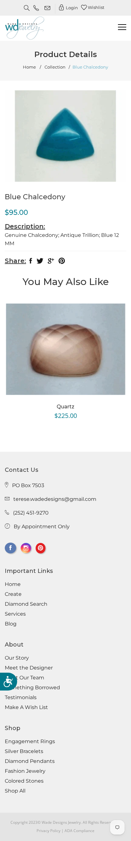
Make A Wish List (26, 707)
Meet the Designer (29, 667)
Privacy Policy (48, 830)
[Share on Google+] (51, 262)
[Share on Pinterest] (62, 262)
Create (13, 594)
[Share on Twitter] (40, 262)
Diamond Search (26, 604)
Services (15, 614)
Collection (55, 67)
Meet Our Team (24, 677)
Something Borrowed (32, 687)
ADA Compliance (79, 830)
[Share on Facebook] (30, 262)
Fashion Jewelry (25, 771)
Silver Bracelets (24, 751)
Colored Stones (24, 781)
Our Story (17, 658)
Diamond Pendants (30, 761)
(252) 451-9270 (31, 513)
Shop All (15, 790)
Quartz (65, 407)
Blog (11, 623)
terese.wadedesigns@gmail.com (54, 499)
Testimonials (21, 697)
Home (29, 67)
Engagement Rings (30, 741)
